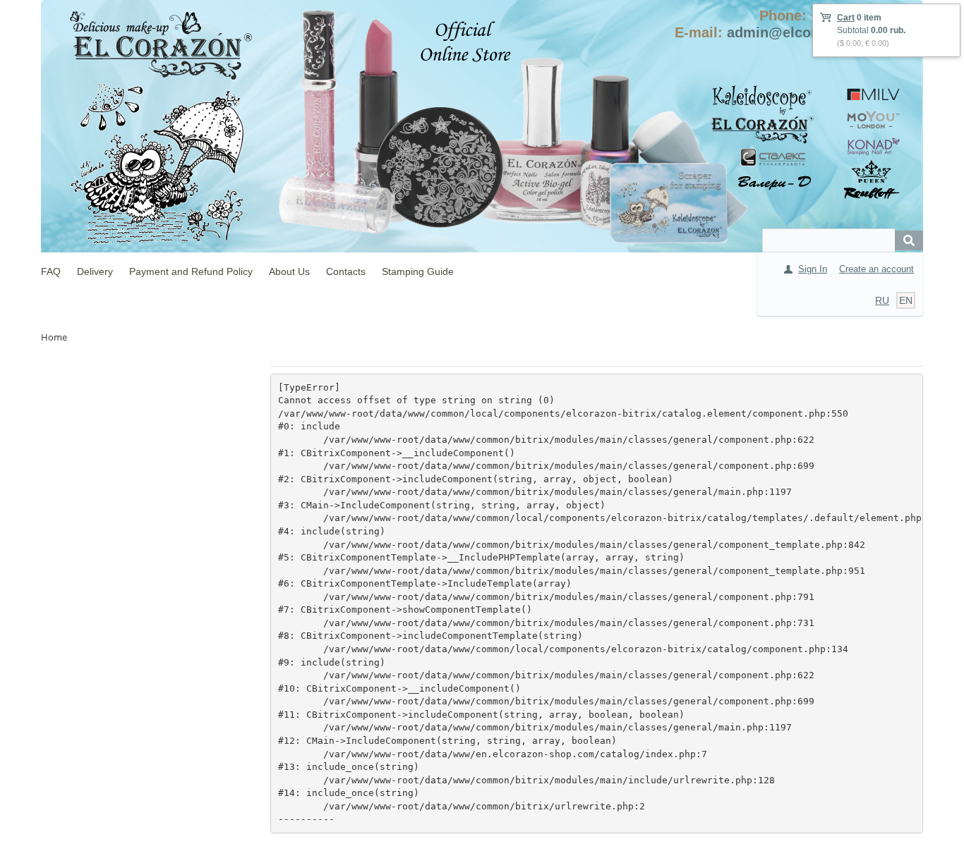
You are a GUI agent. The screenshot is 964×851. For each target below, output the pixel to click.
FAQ (51, 271)
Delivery (95, 271)
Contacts (346, 271)
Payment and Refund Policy (191, 271)
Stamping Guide (418, 271)
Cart (846, 18)
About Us (289, 271)
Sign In (812, 269)
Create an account (876, 269)
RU (882, 300)
